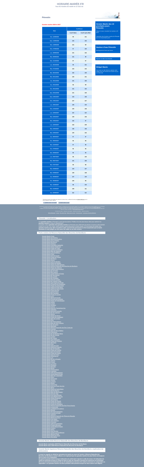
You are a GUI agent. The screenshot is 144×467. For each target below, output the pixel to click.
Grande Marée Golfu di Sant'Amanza (53, 269)
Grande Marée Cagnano (49, 371)
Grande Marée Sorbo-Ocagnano (51, 398)
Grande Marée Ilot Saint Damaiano (52, 411)
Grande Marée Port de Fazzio (50, 255)
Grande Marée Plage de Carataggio (52, 317)
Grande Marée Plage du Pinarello (52, 341)
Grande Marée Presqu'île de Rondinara (53, 284)
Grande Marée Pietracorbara (50, 369)
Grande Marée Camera (49, 381)
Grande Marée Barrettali (49, 326)
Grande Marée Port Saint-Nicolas (52, 395)
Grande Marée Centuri (48, 336)
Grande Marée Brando (48, 410)
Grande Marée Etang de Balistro (51, 263)
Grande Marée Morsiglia (49, 342)
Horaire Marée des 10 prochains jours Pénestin (105, 26)
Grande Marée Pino (48, 320)
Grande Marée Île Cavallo (49, 276)
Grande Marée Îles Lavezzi (50, 272)
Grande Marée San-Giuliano (50, 420)
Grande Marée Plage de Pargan (51, 257)
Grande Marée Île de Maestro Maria (52, 333)
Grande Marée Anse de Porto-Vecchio (53, 386)
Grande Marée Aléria (48, 429)
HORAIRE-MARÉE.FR (70, 3)
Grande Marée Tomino (48, 380)
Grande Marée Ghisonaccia (50, 356)
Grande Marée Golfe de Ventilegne (52, 249)
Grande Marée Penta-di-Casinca (51, 402)
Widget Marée (102, 67)
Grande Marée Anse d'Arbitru (50, 240)
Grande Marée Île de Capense (51, 312)
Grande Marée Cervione (49, 422)
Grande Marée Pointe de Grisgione (52, 404)
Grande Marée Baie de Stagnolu (51, 251)
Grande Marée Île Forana (49, 338)
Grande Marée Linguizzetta (50, 407)
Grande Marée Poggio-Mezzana (51, 425)
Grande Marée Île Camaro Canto (51, 281)
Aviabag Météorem (80, 199)
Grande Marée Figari (48, 254)
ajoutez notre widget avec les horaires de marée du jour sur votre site (107, 71)
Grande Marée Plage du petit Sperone (53, 264)
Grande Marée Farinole (49, 329)
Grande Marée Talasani (49, 414)
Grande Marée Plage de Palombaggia (53, 300)
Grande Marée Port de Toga (50, 393)
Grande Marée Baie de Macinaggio (52, 392)
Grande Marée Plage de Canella (51, 350)
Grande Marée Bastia (48, 383)
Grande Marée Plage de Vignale (51, 401)
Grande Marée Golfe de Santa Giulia (53, 288)
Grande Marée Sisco (48, 377)
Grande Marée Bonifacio (49, 258)
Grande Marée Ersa (48, 344)
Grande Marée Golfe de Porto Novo (52, 287)
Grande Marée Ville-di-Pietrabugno (52, 372)
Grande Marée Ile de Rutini (50, 270)
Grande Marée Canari (48, 303)
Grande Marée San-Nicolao (50, 431)
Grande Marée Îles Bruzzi (49, 242)
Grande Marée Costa (48, 236)
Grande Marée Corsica (48, 428)
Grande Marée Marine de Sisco (51, 417)
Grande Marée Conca (48, 306)
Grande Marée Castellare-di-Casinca (53, 408)
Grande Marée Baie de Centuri (51, 318)
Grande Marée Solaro (48, 302)
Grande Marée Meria (48, 387)
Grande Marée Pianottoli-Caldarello (52, 245)
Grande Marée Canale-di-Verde (51, 413)
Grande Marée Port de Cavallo (51, 279)
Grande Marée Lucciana (49, 363)
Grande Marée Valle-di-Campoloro (52, 423)
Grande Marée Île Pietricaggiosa (51, 321)
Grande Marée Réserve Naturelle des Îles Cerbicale (57, 327)
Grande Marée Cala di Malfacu (51, 252)
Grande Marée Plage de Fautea (51, 353)
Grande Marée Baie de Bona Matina (52, 330)
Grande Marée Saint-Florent (50, 291)
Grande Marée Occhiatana (50, 237)
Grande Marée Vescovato (49, 378)
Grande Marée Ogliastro (49, 309)
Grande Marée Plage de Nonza (51, 315)
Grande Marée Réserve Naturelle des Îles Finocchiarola (58, 405)
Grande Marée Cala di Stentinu (51, 261)
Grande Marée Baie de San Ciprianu (53, 323)
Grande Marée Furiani (48, 362)
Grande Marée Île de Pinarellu (51, 348)
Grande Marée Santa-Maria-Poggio (52, 426)
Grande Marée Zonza (48, 260)
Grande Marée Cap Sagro (49, 419)
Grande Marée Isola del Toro (50, 345)
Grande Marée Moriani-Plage (50, 434)
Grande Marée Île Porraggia (50, 278)
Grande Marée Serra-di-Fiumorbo (52, 311)
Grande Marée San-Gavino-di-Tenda (53, 282)
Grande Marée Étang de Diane (51, 435)
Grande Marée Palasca (49, 243)
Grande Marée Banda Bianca (50, 390)
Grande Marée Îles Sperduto (50, 293)
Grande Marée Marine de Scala (51, 297)
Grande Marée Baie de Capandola (52, 375)
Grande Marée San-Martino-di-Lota (52, 396)
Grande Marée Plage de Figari (51, 248)
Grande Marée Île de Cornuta (50, 335)
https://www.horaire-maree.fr (78, 209)
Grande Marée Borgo (48, 368)
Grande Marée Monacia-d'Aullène (52, 239)
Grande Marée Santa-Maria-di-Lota (52, 374)
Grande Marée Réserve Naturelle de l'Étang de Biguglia (58, 416)
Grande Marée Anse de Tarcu (50, 354)
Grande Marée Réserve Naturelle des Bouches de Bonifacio (59, 266)
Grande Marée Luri (47, 357)
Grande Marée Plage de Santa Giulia (53, 285)
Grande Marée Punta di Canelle (51, 294)
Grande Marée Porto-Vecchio (50, 290)
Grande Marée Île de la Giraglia (51, 359)
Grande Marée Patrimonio (49, 332)
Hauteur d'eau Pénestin (106, 47)
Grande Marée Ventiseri (49, 305)
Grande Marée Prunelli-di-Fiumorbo (52, 299)
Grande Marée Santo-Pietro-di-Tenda (53, 273)
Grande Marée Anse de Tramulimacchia (53, 308)
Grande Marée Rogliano (49, 365)
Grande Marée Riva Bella (49, 437)
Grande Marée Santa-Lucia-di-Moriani (53, 432)
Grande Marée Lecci (48, 296)
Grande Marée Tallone (48, 360)
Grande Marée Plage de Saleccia (52, 267)
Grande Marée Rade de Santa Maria (52, 389)
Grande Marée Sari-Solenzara (51, 339)
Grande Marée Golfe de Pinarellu (52, 347)
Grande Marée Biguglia (49, 366)
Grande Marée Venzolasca (50, 399)
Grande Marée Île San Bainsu (51, 275)
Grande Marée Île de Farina (50, 324)
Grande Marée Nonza (48, 314)
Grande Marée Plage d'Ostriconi (51, 246)
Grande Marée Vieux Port (49, 384)
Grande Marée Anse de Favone (51, 351)
